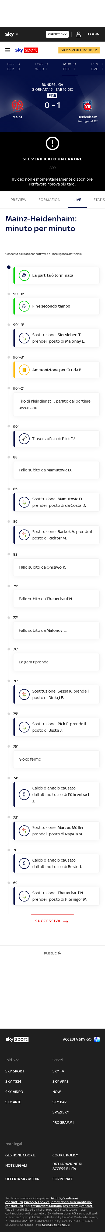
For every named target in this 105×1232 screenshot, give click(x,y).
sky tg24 (13, 1081)
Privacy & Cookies (37, 1202)
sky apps (60, 1081)
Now (56, 1092)
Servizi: (58, 1060)
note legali (16, 1165)
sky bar (59, 1102)
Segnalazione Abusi (56, 1225)
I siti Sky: (12, 1060)
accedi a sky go (77, 1039)
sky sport (14, 1071)
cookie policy (65, 1155)
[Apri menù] (7, 50)
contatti (87, 1206)
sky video (14, 1092)
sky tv (58, 1071)
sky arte (13, 1102)
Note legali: (14, 1144)
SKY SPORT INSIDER (79, 50)
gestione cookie (20, 1155)
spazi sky (60, 1112)
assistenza (71, 1206)
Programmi (63, 1122)
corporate (62, 1179)
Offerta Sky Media (22, 1179)
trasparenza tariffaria (46, 1206)
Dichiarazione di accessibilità (67, 1166)
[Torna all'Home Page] (26, 50)
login (94, 34)
